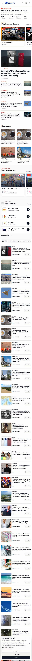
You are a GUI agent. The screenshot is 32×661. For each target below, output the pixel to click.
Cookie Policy (11, 647)
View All (28, 24)
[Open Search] (22, 3)
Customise (17, 654)
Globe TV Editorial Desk (17, 254)
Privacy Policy (4, 647)
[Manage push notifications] (29, 3)
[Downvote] (29, 255)
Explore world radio (5, 235)
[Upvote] (25, 255)
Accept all (16, 657)
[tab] (4, 241)
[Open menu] (2, 3)
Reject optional (16, 651)
